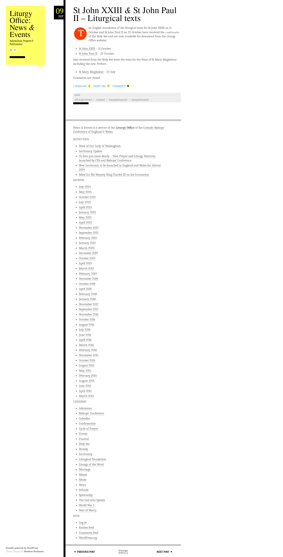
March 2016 (86, 345)
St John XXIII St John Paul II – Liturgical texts (125, 13)
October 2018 (87, 284)
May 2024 (85, 192)
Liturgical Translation (92, 459)
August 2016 (86, 324)
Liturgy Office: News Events (22, 23)
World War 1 (86, 505)
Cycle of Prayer (88, 428)
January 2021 (87, 243)
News (77, 95)
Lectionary (85, 454)
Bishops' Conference (91, 413)
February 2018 (88, 294)
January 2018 (87, 299)
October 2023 (87, 197)
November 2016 (89, 314)
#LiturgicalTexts (83, 99)
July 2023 (85, 202)
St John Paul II (88, 53)
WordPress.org (88, 537)
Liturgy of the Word (91, 464)
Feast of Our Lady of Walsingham (100, 146)
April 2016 (85, 340)
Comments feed (88, 532)
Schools (83, 490)
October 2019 (87, 258)
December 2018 (88, 278)
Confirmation (87, 423)
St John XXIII (87, 48)
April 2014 (85, 391)
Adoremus (85, 408)
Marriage (84, 469)
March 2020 (86, 248)
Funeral (84, 439)
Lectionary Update (90, 151)
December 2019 (88, 253)
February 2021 (88, 238)
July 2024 (85, 186)
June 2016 (85, 335)
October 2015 (87, 360)
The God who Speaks (92, 500)
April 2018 (85, 289)
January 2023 (87, 212)
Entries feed (86, 527)
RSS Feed (11, 49)
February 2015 (88, 375)
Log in (83, 522)
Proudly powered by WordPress (22, 548)
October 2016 (87, 319)
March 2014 (86, 396)
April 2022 (85, 222)
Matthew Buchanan (34, 551)
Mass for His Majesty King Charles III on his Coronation (114, 174)
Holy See (84, 444)
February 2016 (88, 350)
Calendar (84, 418)
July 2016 (84, 329)
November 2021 (89, 227)
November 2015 (89, 355)
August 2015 (86, 365)
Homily (83, 449)
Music (83, 479)
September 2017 (89, 309)
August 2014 (86, 381)
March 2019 (86, 268)
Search (14, 49)
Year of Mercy (88, 510)
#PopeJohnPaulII (118, 99)
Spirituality (86, 495)
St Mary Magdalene (91, 72)
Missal (83, 474)
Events (83, 433)
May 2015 (85, 370)
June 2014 (85, 386)
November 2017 (89, 304)
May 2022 (85, 217)
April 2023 (85, 207)
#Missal (100, 99)
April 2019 (85, 263)
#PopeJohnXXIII (140, 99)
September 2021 (89, 232)
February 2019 (88, 273)
